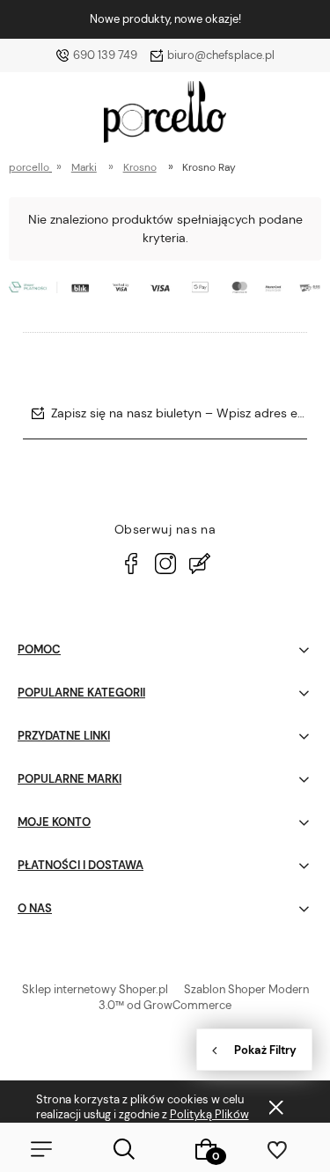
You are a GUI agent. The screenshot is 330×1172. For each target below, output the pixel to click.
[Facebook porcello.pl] (131, 563)
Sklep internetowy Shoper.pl (95, 989)
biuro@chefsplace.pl (221, 55)
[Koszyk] (206, 1149)
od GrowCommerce (179, 1005)
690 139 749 (105, 55)
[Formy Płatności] (165, 285)
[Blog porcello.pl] (199, 563)
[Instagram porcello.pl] (165, 563)
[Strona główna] (165, 116)
